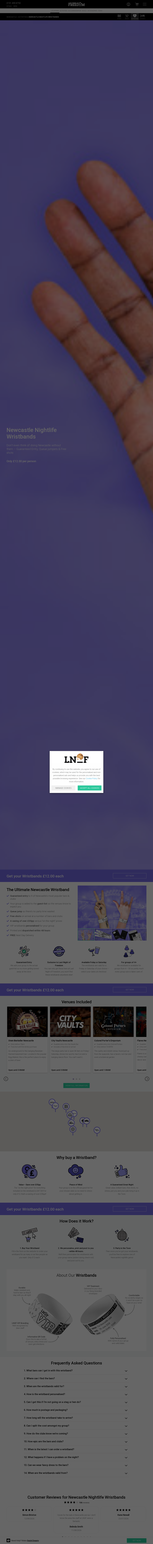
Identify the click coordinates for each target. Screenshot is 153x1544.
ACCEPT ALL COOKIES (89, 788)
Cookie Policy (91, 778)
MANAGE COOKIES (63, 788)
